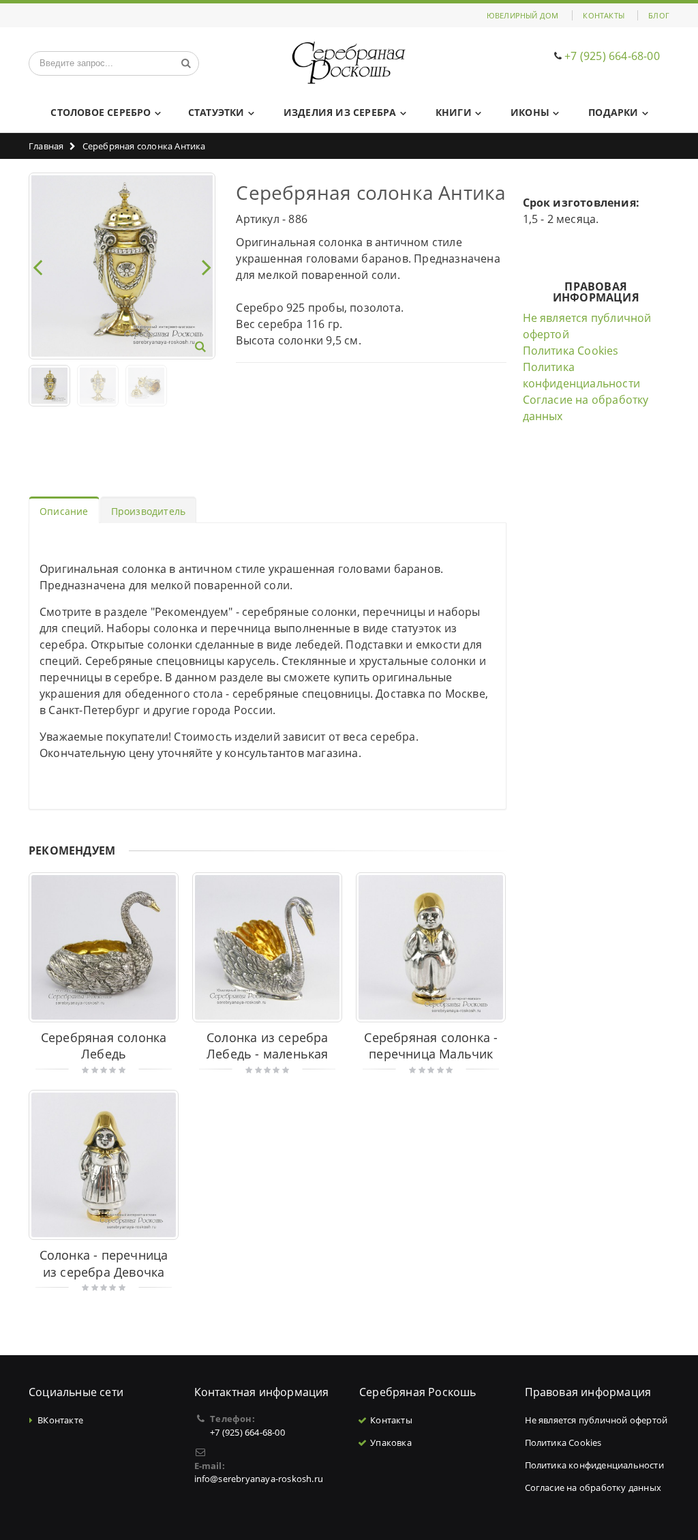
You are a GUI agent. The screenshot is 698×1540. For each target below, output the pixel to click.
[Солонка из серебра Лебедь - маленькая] (267, 947)
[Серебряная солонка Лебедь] (103, 947)
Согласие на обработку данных (593, 1487)
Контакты (603, 15)
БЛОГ (658, 15)
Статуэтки (216, 112)
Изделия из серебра (340, 112)
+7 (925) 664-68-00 (612, 55)
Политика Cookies (571, 350)
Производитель (148, 511)
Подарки (613, 112)
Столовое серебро (100, 112)
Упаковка (391, 1442)
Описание (64, 511)
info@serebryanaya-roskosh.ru (259, 1478)
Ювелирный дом (523, 15)
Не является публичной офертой (596, 1420)
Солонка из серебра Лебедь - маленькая (268, 1046)
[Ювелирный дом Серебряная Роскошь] (349, 63)
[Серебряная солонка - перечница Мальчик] (431, 947)
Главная (46, 146)
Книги (454, 112)
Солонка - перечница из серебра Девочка (104, 1263)
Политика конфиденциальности (594, 1465)
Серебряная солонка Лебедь (104, 1046)
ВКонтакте (60, 1420)
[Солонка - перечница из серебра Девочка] (103, 1165)
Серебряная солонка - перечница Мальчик (431, 1046)
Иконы (530, 112)
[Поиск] (186, 63)
